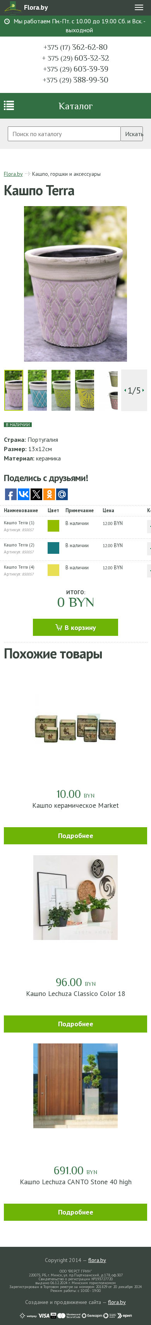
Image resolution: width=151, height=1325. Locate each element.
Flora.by (13, 173)
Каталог (75, 106)
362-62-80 (75, 47)
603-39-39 (75, 69)
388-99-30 (75, 79)
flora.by (97, 1260)
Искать (134, 134)
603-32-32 (75, 58)
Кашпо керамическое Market (75, 805)
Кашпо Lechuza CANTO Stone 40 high (76, 1181)
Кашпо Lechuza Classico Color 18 (75, 993)
